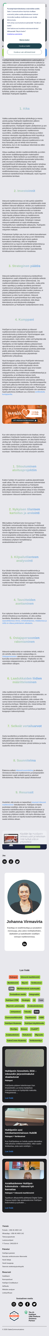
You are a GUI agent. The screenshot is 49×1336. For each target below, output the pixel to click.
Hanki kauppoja (7, 1263)
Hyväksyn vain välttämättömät (24, 52)
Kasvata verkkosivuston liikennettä (14, 1256)
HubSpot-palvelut (8, 1253)
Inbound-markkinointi (24, 1193)
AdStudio (5, 1286)
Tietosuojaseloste (8, 1237)
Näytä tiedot (24, 40)
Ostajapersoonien (9, 656)
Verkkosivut (20, 1136)
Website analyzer (8, 1289)
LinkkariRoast (7, 1293)
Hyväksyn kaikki (24, 46)
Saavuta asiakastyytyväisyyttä (13, 1266)
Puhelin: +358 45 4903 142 (12, 1230)
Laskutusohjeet (7, 1240)
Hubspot (9, 1080)
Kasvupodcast (7, 1279)
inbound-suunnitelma (24, 770)
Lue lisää (9, 1098)
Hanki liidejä (6, 1260)
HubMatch (6, 1276)
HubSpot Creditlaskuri (10, 1283)
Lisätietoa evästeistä (14, 34)
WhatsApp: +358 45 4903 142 (13, 1233)
